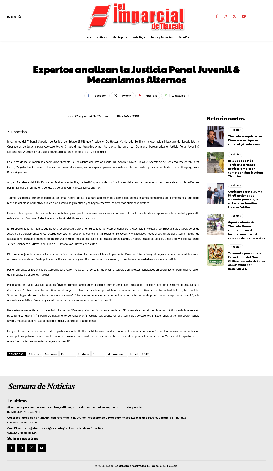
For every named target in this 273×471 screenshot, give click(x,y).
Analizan (51, 354)
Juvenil (98, 354)
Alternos (34, 354)
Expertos (67, 354)
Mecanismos (116, 354)
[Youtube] (243, 17)
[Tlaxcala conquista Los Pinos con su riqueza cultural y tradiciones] (215, 136)
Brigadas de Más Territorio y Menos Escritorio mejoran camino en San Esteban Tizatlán (245, 168)
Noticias (136, 56)
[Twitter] (234, 17)
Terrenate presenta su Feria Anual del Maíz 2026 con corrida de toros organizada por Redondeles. (246, 261)
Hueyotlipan (14, 412)
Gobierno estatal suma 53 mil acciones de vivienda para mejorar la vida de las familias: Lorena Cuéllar (247, 199)
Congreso (13, 422)
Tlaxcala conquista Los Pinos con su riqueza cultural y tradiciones (245, 140)
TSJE (145, 354)
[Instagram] (226, 17)
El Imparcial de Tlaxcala (91, 116)
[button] (14, 17)
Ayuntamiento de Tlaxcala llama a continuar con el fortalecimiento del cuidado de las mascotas (246, 230)
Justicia (83, 354)
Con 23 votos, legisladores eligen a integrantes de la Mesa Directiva (55, 428)
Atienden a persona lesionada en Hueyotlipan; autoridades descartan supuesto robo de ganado (74, 407)
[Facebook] (217, 17)
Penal (133, 354)
